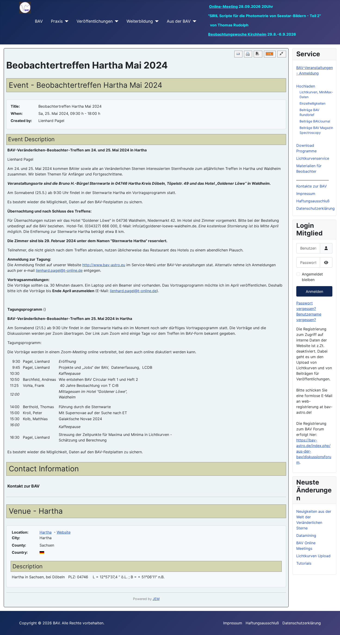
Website (64, 532)
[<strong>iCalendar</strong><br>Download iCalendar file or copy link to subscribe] (270, 54)
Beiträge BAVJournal (315, 121)
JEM (156, 599)
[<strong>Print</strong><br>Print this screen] (248, 54)
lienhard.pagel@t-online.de (59, 270)
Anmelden (314, 291)
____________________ (312, 178)
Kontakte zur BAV (311, 186)
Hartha (46, 532)
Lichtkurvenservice (312, 158)
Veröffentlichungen (95, 21)
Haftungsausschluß (313, 201)
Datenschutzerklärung (315, 208)
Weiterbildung (140, 21)
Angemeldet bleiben (312, 277)
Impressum (305, 193)
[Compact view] (281, 54)
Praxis (57, 21)
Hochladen (305, 86)
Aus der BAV (179, 21)
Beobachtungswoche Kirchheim (237, 34)
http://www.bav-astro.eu (103, 265)
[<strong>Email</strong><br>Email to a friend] (238, 54)
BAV (39, 21)
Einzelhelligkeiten (312, 103)
